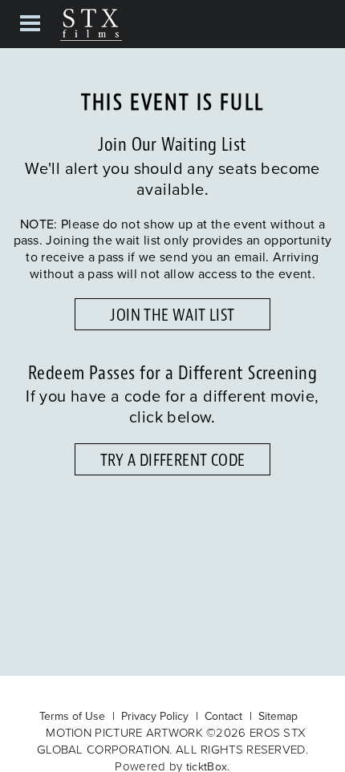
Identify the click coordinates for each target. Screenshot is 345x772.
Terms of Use (72, 716)
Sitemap (278, 716)
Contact (223, 716)
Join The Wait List (172, 315)
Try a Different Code (173, 460)
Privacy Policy (155, 716)
